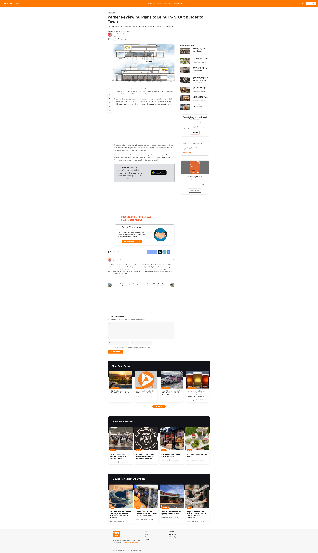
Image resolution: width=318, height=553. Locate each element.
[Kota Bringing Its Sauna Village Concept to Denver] (185, 90)
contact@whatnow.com (131, 542)
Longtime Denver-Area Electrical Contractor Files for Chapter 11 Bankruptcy (146, 514)
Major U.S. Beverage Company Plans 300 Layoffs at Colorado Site (120, 393)
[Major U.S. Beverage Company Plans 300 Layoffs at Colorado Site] (120, 380)
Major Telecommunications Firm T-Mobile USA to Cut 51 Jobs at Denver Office (172, 393)
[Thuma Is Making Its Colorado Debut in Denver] (185, 98)
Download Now (195, 190)
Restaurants (151, 3)
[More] (129, 39)
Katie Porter (122, 33)
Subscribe (311, 3)
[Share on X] (118, 39)
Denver (113, 450)
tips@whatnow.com (188, 152)
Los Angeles (165, 507)
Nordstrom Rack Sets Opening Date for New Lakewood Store (199, 50)
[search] (303, 3)
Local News (115, 387)
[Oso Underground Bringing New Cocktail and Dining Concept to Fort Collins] (185, 80)
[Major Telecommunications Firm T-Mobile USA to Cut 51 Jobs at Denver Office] (172, 380)
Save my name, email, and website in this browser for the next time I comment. (131, 347)
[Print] (125, 39)
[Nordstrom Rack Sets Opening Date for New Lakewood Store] (185, 51)
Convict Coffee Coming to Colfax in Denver (200, 105)
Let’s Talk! (195, 132)
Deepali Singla (114, 398)
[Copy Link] (122, 39)
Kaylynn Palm (204, 54)
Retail (159, 3)
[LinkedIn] (173, 260)
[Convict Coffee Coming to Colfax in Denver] (185, 107)
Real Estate (167, 3)
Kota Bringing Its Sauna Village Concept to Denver (200, 88)
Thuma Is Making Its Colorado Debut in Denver (200, 96)
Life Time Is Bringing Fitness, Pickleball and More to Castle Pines (201, 69)
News (112, 507)
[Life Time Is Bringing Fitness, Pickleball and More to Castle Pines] (185, 70)
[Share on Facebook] (115, 39)
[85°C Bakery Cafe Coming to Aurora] (185, 61)
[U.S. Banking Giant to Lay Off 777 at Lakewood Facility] (146, 380)
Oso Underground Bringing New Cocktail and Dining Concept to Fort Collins (200, 79)
